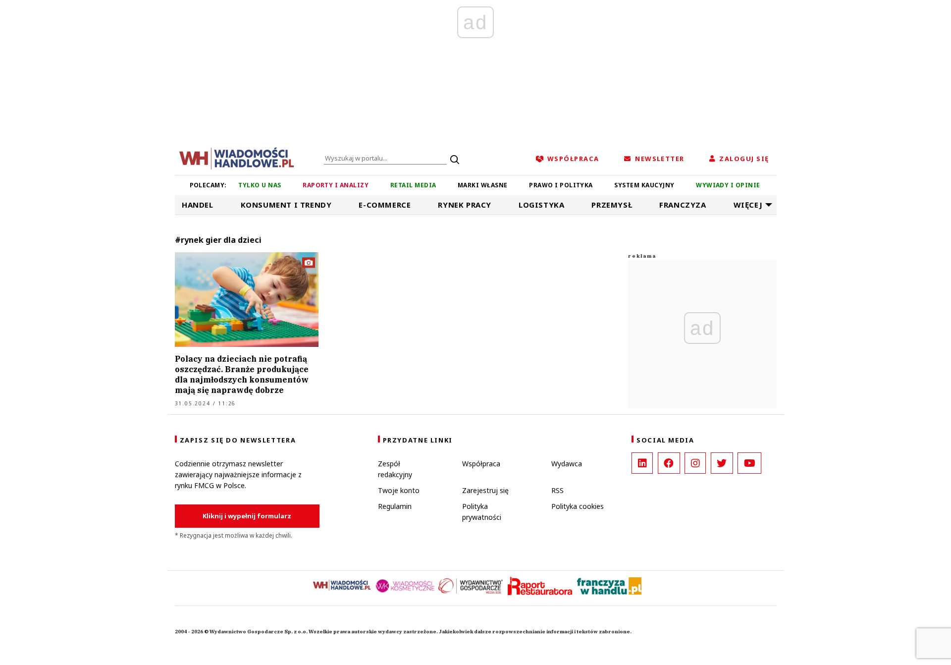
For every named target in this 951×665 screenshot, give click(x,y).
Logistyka (541, 205)
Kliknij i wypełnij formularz (247, 515)
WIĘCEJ (748, 205)
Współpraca (481, 463)
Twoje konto (399, 490)
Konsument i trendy (286, 205)
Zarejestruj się (485, 490)
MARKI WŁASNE (483, 185)
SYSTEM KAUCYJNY (644, 185)
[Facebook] (669, 463)
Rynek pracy (464, 205)
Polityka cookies (577, 506)
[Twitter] (722, 463)
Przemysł (611, 205)
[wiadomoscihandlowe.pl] (237, 158)
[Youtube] (749, 463)
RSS (557, 490)
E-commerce (385, 205)
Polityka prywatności (481, 511)
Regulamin (395, 506)
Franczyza (682, 205)
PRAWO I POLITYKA (561, 185)
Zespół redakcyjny (395, 469)
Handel (197, 205)
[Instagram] (695, 463)
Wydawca (566, 463)
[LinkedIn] (642, 463)
